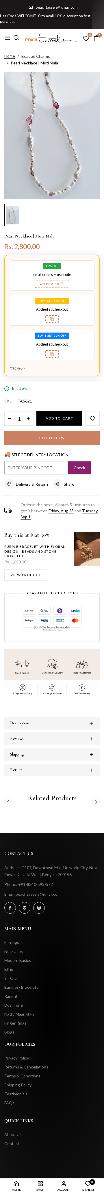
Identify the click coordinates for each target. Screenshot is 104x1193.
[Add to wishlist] (92, 418)
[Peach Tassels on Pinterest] (24, 908)
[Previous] (8, 801)
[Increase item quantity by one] (28, 418)
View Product (25, 575)
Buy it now (52, 438)
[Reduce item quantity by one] (9, 418)
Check (79, 467)
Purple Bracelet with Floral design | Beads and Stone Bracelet (34, 551)
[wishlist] (86, 38)
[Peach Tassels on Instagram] (39, 908)
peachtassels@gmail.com (57, 7)
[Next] (96, 801)
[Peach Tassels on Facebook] (10, 908)
